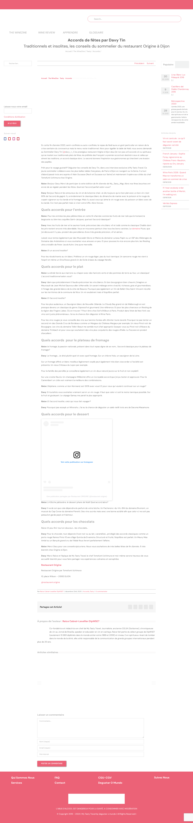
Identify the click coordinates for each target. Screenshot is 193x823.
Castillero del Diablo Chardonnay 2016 (180, 89)
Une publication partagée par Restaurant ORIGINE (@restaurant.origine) (76, 496)
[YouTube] (9, 138)
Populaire (168, 64)
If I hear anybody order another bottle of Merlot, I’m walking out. (174, 191)
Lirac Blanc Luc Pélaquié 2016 (178, 76)
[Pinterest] (18, 138)
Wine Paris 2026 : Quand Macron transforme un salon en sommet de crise (175, 175)
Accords (96, 51)
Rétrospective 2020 (178, 102)
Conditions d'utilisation (14, 117)
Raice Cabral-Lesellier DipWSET (52, 591)
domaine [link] (136, 228)
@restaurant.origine (50, 582)
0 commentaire (101, 591)
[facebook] (158, 785)
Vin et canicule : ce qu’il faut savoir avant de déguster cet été (174, 141)
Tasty (89, 51)
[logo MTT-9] (42, 11)
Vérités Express (170, 203)
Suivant (150, 63)
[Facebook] (5, 138)
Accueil (68, 51)
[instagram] (165, 785)
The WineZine (79, 51)
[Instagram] (14, 138)
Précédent (139, 63)
